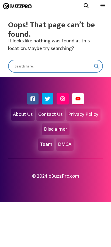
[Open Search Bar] (86, 6)
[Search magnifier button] (96, 66)
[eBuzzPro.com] (19, 6)
